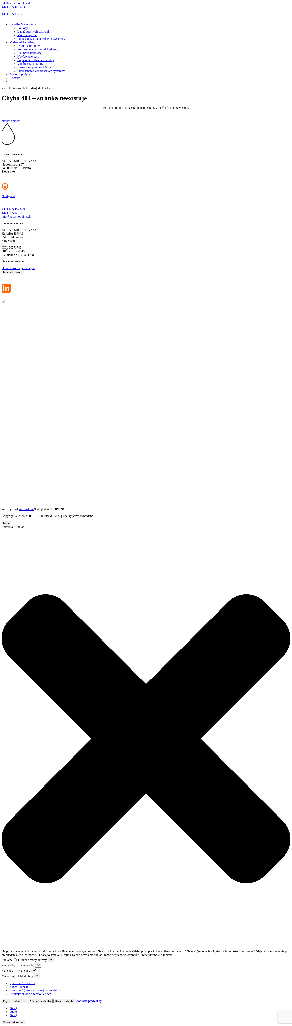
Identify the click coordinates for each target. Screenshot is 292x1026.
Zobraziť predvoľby (40, 1001)
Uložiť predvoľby (64, 1001)
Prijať (6, 1001)
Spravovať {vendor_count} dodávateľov (35, 990)
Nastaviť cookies (13, 272)
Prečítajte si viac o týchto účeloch (30, 994)
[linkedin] (6, 291)
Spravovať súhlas (13, 1022)
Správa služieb (19, 986)
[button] (146, 739)
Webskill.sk (26, 509)
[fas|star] (146, 187)
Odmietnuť (19, 1001)
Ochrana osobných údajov (18, 268)
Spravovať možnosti (22, 983)
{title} (13, 1008)
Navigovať (8, 196)
